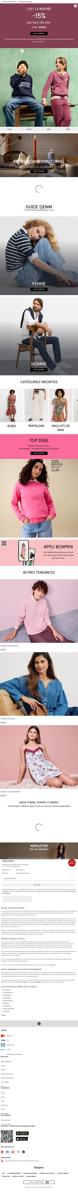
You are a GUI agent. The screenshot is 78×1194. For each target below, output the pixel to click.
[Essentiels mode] (39, 615)
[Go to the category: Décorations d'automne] (39, 155)
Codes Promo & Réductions (7, 1078)
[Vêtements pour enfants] (39, 25)
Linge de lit (6, 1003)
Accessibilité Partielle (14, 1173)
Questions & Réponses (6, 1061)
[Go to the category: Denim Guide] (39, 208)
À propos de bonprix (6, 1120)
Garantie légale (31, 1176)
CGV (3, 1173)
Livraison (3, 1066)
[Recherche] (75, 6)
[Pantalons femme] (36, 408)
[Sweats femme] (39, 446)
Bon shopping (39, 171)
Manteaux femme (8, 1001)
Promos (3, 1109)
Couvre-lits (6, 1011)
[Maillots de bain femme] (60, 410)
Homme (29, 129)
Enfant (49, 129)
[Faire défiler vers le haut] (39, 1023)
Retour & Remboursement (7, 1074)
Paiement (3, 1070)
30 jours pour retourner (25, 2)
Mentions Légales (62, 1173)
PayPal (8, 1049)
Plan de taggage (4, 1113)
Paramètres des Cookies (47, 1173)
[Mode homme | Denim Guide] (39, 336)
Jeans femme (7, 995)
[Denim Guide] (39, 255)
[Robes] (12, 408)
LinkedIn (53, 965)
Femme (10, 129)
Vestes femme (7, 998)
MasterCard (9, 1036)
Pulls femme (6, 990)
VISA (8, 1040)
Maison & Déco (4, 1105)
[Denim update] (39, 687)
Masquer (3, 1015)
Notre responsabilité (6, 1124)
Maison (68, 129)
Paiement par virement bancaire (14, 1054)
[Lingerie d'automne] (39, 761)
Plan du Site (6, 1176)
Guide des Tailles (5, 1082)
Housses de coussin (8, 1009)
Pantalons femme (8, 992)
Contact (3, 1086)
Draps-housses (7, 1006)
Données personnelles (30, 1173)
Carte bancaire (10, 1045)
